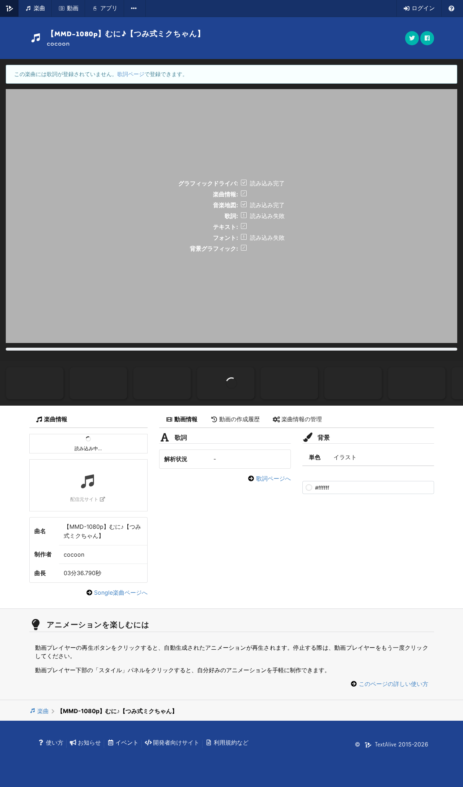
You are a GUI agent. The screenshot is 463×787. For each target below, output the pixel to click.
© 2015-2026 (391, 744)
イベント (127, 742)
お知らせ (89, 742)
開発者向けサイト (176, 742)
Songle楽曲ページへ (121, 592)
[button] (427, 38)
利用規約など (231, 742)
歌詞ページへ (273, 478)
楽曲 (43, 711)
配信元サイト (84, 499)
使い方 (54, 742)
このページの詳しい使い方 (393, 683)
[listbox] (135, 8)
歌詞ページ (130, 74)
